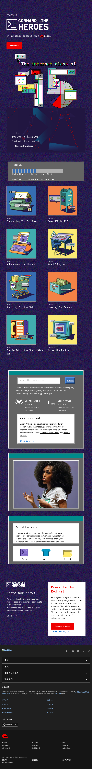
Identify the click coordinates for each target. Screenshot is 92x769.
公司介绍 (5, 700)
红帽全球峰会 (66, 748)
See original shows (62, 626)
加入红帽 (50, 713)
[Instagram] (89, 652)
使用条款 (35, 760)
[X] (16, 616)
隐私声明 (4, 760)
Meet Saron (25, 441)
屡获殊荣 (57, 694)
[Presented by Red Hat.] (45, 36)
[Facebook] (78, 652)
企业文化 (5, 704)
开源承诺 (50, 704)
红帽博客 (65, 745)
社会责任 (50, 708)
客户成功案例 (6, 708)
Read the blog (59, 631)
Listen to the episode (24, 146)
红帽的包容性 (6, 748)
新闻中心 (50, 700)
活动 (63, 743)
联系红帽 (35, 745)
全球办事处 (5, 745)
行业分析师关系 (7, 713)
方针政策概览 (66, 760)
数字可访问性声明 (7, 763)
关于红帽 (4, 743)
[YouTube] (72, 652)
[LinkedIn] (67, 652)
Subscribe (14, 45)
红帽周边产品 (36, 748)
